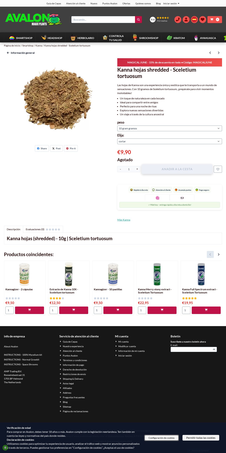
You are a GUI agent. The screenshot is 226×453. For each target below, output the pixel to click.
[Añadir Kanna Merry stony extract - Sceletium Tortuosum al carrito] (162, 310)
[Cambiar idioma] (194, 19)
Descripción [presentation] (13, 229)
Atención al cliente (75, 3)
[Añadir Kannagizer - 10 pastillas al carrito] (117, 310)
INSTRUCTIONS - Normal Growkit (21, 359)
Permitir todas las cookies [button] (200, 437)
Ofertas (126, 3)
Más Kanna (123, 219)
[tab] (13, 229)
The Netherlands (12, 382)
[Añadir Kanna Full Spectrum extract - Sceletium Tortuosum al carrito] (206, 310)
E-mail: (194, 345)
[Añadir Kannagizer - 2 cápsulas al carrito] (29, 310)
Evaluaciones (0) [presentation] (35, 229)
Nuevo (93, 3)
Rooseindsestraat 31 (14, 375)
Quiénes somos (143, 3)
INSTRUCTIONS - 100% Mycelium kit (23, 354)
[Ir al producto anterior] (210, 52)
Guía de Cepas (53, 3)
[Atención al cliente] (177, 19)
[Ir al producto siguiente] (218, 52)
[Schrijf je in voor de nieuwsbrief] (214, 349)
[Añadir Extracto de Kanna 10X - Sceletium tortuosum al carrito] (73, 310)
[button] (186, 19)
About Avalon (11, 346)
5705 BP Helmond (13, 378)
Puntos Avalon (109, 3)
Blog (158, 3)
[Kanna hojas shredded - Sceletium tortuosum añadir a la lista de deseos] (218, 169)
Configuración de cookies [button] (162, 437)
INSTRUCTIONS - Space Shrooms (21, 364)
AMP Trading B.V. (13, 371)
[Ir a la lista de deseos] (202, 19)
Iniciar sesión (170, 3)
